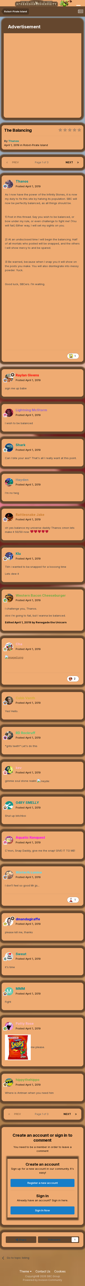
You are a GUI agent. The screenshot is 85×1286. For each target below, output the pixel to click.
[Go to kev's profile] (9, 770)
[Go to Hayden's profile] (9, 482)
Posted (28, 186)
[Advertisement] (42, 75)
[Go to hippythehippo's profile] (9, 1082)
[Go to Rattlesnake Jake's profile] (9, 517)
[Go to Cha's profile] (9, 647)
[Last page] (78, 162)
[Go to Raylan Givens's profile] (9, 378)
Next (69, 162)
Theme (24, 1271)
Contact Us (42, 1271)
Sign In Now (42, 1210)
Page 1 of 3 (42, 162)
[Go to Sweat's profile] (9, 956)
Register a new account (42, 1182)
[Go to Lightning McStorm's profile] (9, 413)
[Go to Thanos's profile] (9, 184)
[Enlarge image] (14, 657)
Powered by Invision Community (42, 1279)
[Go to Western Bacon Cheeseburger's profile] (9, 598)
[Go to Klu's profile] (9, 556)
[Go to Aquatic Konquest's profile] (9, 840)
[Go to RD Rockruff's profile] (9, 735)
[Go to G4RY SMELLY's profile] (9, 805)
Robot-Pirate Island (35, 145)
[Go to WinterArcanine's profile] (9, 875)
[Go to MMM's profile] (9, 991)
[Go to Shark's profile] (9, 447)
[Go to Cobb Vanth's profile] (9, 700)
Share (22, 1239)
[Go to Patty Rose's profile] (9, 1026)
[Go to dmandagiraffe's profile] (9, 921)
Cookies (60, 1271)
